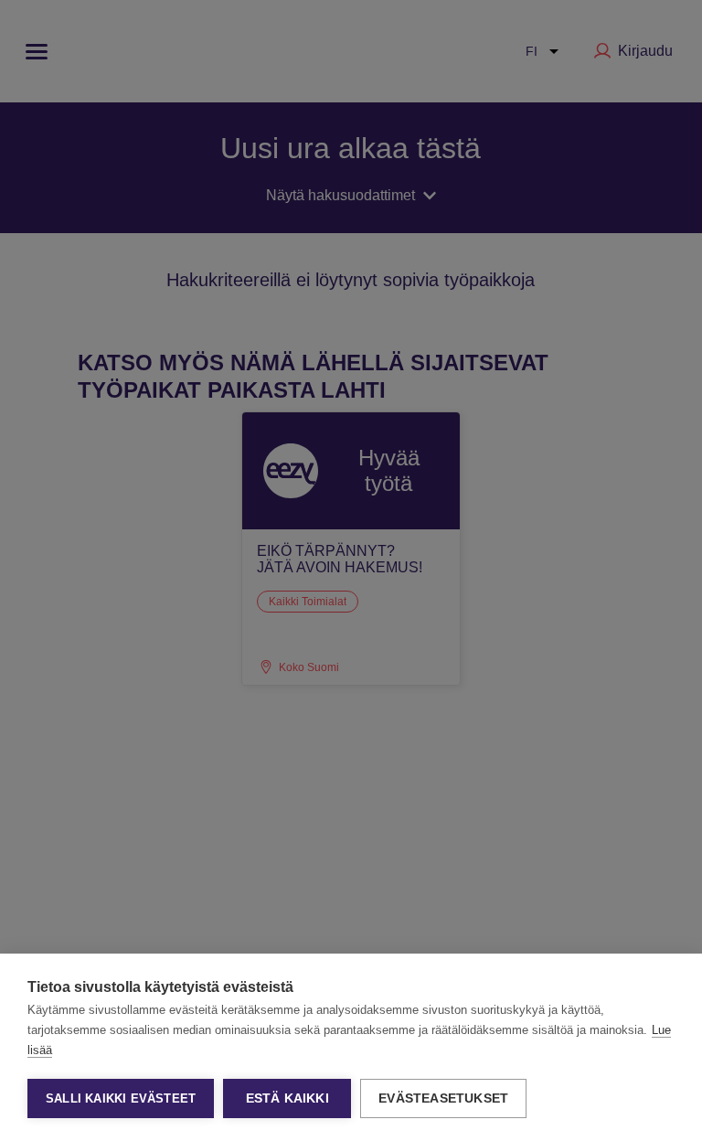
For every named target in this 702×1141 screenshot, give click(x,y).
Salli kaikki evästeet (121, 1098)
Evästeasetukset (443, 1098)
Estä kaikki (287, 1098)
